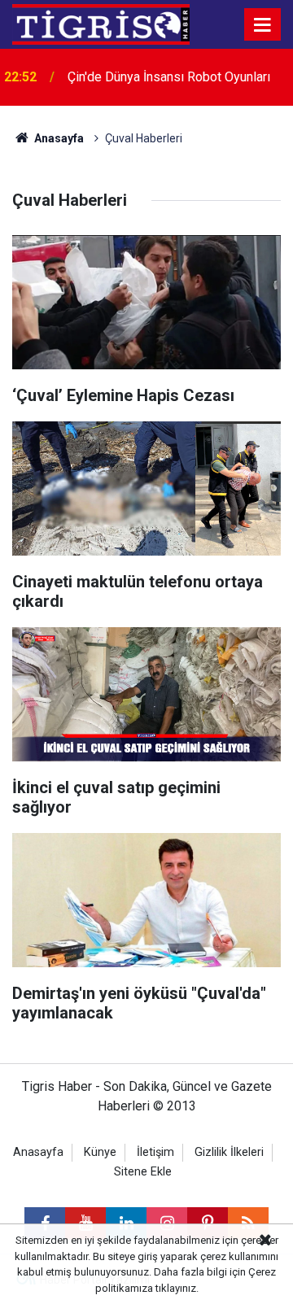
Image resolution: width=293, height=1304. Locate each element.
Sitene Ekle (143, 1172)
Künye (100, 1152)
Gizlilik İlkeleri (229, 1152)
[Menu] (263, 25)
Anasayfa (58, 138)
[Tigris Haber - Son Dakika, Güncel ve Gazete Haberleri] (101, 23)
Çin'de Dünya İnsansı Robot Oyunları (169, 77)
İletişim (155, 1152)
